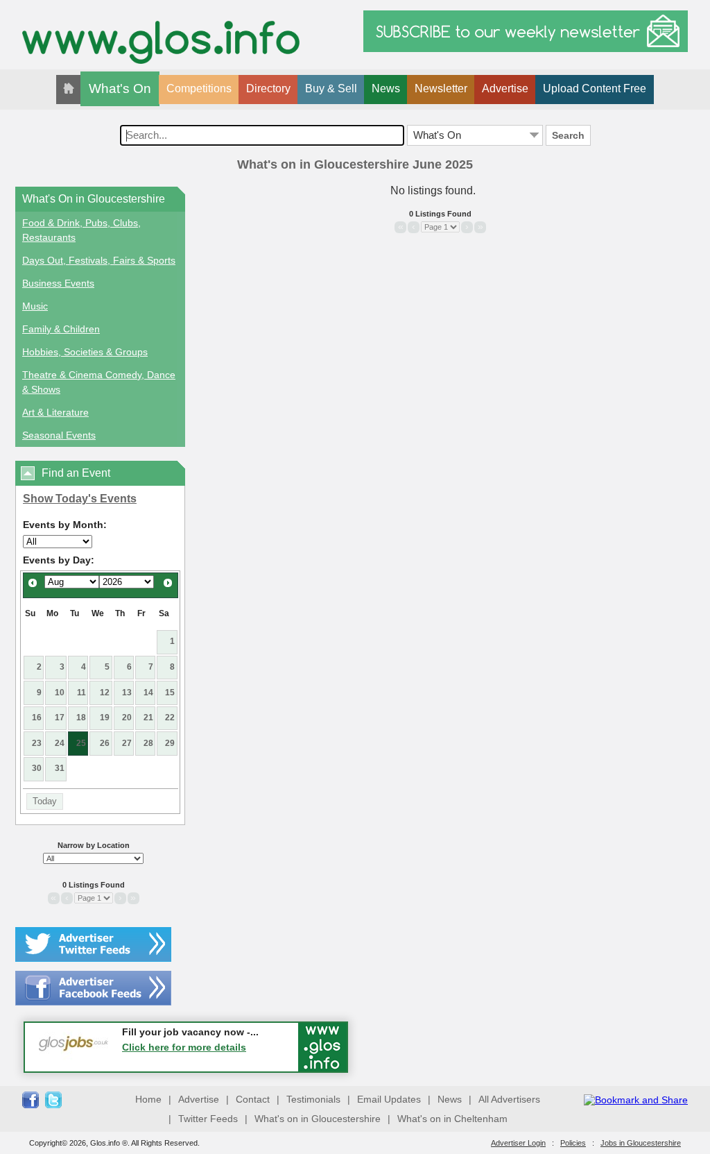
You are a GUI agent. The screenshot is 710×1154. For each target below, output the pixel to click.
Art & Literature (55, 412)
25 (81, 743)
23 (37, 743)
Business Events (58, 283)
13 (127, 692)
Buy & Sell (331, 88)
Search (568, 135)
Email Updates (389, 1099)
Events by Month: (65, 524)
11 (81, 692)
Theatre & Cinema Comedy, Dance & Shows (98, 382)
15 (170, 692)
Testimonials (313, 1099)
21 (148, 717)
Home (148, 1099)
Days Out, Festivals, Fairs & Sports (98, 260)
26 (105, 743)
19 (105, 717)
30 (37, 768)
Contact (253, 1099)
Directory (268, 88)
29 (170, 743)
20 (127, 717)
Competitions (199, 88)
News (386, 88)
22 (170, 717)
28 (148, 743)
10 (59, 692)
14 (148, 692)
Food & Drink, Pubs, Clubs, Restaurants (81, 230)
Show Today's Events (80, 498)
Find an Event (76, 473)
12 (105, 692)
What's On (120, 88)
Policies (573, 1143)
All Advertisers (509, 1099)
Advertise (505, 88)
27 (127, 743)
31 (59, 768)
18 (81, 717)
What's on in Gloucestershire (317, 1118)
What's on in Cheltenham (452, 1118)
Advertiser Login (518, 1143)
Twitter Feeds (208, 1118)
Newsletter (441, 88)
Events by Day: (58, 560)
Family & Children (61, 328)
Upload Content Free (594, 88)
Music (35, 306)
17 (59, 717)
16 (37, 717)
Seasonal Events (59, 435)
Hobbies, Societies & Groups (85, 351)
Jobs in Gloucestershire (640, 1143)
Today (45, 801)
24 (59, 743)
